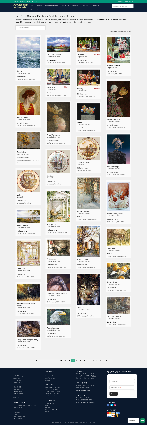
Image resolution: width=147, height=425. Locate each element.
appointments (80, 390)
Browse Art (17, 374)
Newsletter (48, 411)
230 (93, 361)
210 (81, 361)
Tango (19, 71)
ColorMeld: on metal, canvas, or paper (25, 405)
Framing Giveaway (19, 396)
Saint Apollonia (22, 117)
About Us (47, 405)
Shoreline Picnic (22, 225)
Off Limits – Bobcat (114, 316)
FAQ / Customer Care (51, 409)
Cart (121, 1)
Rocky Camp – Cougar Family (27, 340)
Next (107, 361)
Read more (28, 65)
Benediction (21, 152)
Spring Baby (51, 224)
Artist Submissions (19, 416)
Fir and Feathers (52, 328)
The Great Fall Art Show (52, 393)
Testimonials (48, 407)
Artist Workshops (50, 378)
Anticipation (51, 259)
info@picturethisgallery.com (88, 402)
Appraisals (17, 378)
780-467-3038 (19, 1)
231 (97, 361)
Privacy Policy (18, 418)
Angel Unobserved (53, 135)
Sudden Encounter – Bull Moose (26, 304)
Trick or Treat (112, 282)
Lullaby (19, 195)
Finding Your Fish (113, 119)
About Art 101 (49, 374)
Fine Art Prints (18, 382)
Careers (16, 414)
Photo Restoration (19, 407)
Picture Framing (18, 389)
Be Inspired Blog (49, 403)
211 (85, 361)
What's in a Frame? (50, 376)
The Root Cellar (82, 259)
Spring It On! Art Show (51, 389)
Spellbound (81, 308)
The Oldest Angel (113, 166)
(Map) (94, 376)
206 (65, 361)
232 (101, 361)
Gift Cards (17, 412)
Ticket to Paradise (113, 66)
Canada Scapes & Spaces (52, 391)
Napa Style (51, 87)
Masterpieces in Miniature (52, 387)
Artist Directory (18, 376)
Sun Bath (50, 176)
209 (77, 361)
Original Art (17, 380)
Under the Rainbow (54, 54)
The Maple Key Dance (115, 214)
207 (69, 361)
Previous (39, 361)
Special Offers (18, 391)
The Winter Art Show (51, 396)
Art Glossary (48, 380)
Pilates (79, 122)
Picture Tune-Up (18, 393)
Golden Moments (83, 162)
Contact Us (129, 1)
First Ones (80, 54)
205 (61, 361)
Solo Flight (80, 88)
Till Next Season (82, 211)
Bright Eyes (21, 269)
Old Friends (111, 248)
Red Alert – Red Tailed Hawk (57, 294)
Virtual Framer (18, 398)
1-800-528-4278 (31, 1)
